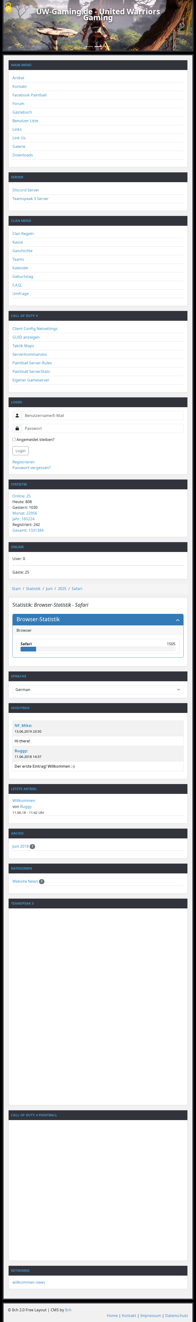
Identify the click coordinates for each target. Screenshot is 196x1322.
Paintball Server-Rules (32, 363)
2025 (62, 588)
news (40, 1282)
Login (21, 450)
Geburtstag (22, 276)
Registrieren (23, 462)
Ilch (68, 1309)
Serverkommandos (29, 354)
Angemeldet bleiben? (35, 439)
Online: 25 (21, 496)
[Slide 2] (98, 46)
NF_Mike (23, 725)
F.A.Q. (17, 285)
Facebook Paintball (29, 95)
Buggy (21, 750)
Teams (18, 259)
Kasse (17, 242)
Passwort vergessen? (31, 467)
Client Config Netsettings (35, 328)
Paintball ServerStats (31, 371)
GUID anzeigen (26, 337)
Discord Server (25, 190)
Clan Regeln (23, 233)
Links (17, 129)
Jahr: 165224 (23, 518)
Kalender (20, 267)
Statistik (33, 588)
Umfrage (20, 293)
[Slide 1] (89, 46)
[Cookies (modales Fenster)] (8, 8)
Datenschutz (176, 1315)
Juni (49, 588)
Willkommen (23, 800)
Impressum (150, 1315)
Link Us (19, 137)
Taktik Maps (23, 345)
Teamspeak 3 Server (30, 198)
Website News (25, 881)
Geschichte (22, 250)
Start (16, 588)
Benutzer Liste (25, 120)
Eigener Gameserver (30, 380)
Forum (18, 103)
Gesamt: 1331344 (28, 530)
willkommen (23, 1282)
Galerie (18, 146)
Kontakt (19, 86)
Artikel (18, 77)
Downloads (22, 155)
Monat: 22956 (24, 513)
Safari (77, 588)
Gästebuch (22, 112)
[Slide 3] (106, 46)
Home (112, 1315)
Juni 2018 (21, 846)
